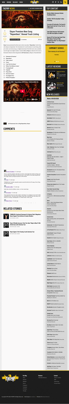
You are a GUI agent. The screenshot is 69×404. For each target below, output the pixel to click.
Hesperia (49, 208)
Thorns (48, 342)
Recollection (50, 307)
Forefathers (33, 396)
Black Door (49, 137)
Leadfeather (49, 258)
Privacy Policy (57, 383)
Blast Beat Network (43, 377)
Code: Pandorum (50, 147)
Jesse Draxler (50, 233)
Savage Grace (50, 313)
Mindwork (49, 273)
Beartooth (49, 124)
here (16, 48)
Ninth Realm (49, 286)
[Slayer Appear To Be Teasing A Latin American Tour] (6, 233)
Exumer (48, 179)
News (3, 2)
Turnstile (49, 352)
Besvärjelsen (50, 132)
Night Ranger (50, 283)
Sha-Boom (49, 325)
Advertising (56, 381)
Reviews (9, 2)
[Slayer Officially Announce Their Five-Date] (6, 225)
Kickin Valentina (50, 245)
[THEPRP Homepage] (34, 2)
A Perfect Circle (50, 102)
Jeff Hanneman (11, 123)
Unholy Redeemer (51, 357)
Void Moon (49, 366)
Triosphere (49, 347)
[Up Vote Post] (4, 33)
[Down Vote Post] (4, 39)
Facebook (25, 387)
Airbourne (49, 114)
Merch (21, 2)
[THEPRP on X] (58, 2)
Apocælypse (49, 118)
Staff (55, 379)
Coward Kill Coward (51, 163)
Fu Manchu (49, 194)
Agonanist (49, 110)
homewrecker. (50, 217)
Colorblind (49, 155)
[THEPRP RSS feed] (61, 2)
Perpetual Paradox (51, 296)
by (24, 39)
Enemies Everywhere (51, 174)
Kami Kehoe (49, 241)
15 (40, 39)
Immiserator (49, 225)
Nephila (48, 279)
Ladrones (49, 255)
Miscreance (49, 276)
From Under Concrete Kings (53, 189)
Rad (48, 300)
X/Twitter (25, 389)
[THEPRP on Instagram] (53, 2)
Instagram (25, 385)
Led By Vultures (50, 263)
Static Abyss (49, 339)
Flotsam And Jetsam (51, 184)
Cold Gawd (49, 152)
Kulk (48, 252)
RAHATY (48, 304)
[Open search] (65, 2)
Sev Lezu (49, 320)
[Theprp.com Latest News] (10, 378)
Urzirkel (49, 363)
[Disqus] (22, 151)
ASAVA (48, 121)
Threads (24, 390)
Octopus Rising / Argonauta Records (55, 291)
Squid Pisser (49, 329)
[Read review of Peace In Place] (51, 86)
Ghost (48, 200)
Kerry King (18, 123)
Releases (15, 2)
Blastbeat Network (45, 396)
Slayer (28, 123)
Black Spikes (50, 144)
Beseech (49, 127)
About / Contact (57, 377)
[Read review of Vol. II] (51, 75)
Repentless (24, 123)
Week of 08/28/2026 (53, 99)
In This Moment (50, 229)
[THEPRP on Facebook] (55, 2)
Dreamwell (49, 169)
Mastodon (49, 268)
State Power (49, 334)
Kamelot (49, 237)
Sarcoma (49, 310)
